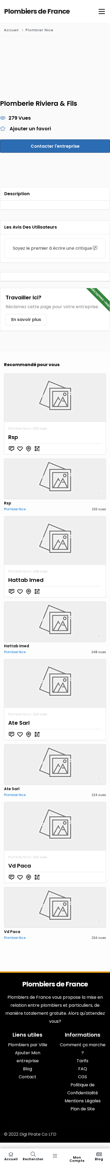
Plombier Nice (39, 30)
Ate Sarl (19, 723)
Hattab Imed (26, 580)
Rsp (13, 437)
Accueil (12, 30)
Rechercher (33, 1159)
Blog (99, 1159)
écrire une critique (72, 248)
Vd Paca (19, 865)
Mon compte (76, 1158)
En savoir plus (26, 319)
